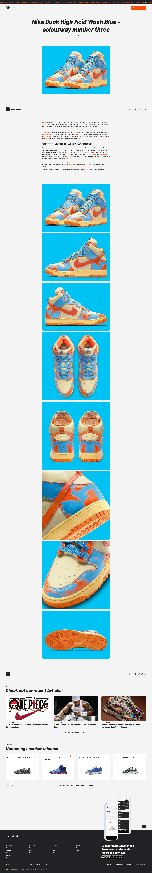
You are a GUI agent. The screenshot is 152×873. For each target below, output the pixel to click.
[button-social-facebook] (136, 109)
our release (72, 164)
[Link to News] (14, 8)
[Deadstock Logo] (9, 7)
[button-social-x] (145, 109)
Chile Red (104, 134)
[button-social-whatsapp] (139, 109)
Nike (43, 122)
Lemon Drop (48, 136)
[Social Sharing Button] (8, 109)
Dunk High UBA (46, 134)
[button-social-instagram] (132, 109)
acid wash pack (78, 134)
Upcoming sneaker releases (32, 748)
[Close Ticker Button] (145, 2)
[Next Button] (12, 785)
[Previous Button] (8, 785)
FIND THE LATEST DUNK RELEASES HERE (67, 144)
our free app (87, 164)
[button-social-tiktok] (142, 109)
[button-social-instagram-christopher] (129, 109)
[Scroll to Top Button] (144, 826)
